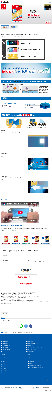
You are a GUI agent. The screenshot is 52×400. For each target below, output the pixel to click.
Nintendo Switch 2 (6, 341)
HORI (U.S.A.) (21, 388)
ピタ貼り (3, 320)
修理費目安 (31, 363)
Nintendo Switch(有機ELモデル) (32, 343)
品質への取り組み (7, 388)
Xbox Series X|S (5, 347)
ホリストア (30, 354)
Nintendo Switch (30, 341)
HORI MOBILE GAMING (31, 351)
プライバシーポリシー (15, 388)
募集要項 (4, 368)
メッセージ (4, 364)
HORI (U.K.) (28, 388)
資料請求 (4, 370)
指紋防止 (9, 320)
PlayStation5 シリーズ (31, 345)
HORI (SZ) (33, 388)
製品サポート (30, 357)
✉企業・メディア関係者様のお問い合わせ (43, 388)
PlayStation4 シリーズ (6, 345)
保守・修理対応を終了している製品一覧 (36, 367)
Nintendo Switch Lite (6, 343)
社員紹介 (4, 366)
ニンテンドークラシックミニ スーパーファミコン (35, 347)
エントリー (4, 372)
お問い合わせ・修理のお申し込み (35, 365)
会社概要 (3, 357)
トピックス (3, 354)
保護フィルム (4, 313)
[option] (26, 13)
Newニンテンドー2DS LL (7, 349)
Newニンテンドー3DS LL (31, 349)
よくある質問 (31, 361)
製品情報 (6, 332)
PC (3, 351)
